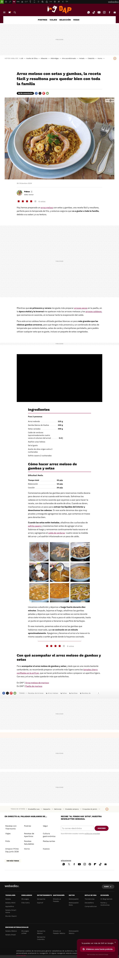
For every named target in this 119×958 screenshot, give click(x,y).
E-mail (115, 12)
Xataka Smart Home (10, 911)
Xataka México (11, 931)
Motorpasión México (74, 932)
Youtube (99, 12)
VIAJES (53, 20)
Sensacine (41, 899)
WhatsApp (88, 12)
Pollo (7, 841)
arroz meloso (47, 207)
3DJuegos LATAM (25, 932)
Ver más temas (13, 861)
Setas (64, 693)
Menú (4, 12)
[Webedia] (12, 886)
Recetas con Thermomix (11, 827)
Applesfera (9, 906)
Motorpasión (74, 899)
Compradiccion (91, 906)
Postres (27, 826)
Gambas (74, 693)
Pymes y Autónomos (105, 904)
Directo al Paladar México (59, 932)
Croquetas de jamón (90, 809)
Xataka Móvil (10, 903)
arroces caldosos (94, 311)
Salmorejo (58, 809)
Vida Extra (25, 903)
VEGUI (76, 20)
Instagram (104, 12)
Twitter (40, 93)
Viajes (7, 833)
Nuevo (9, 12)
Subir (106, 886)
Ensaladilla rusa (34, 809)
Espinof (40, 903)
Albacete (44, 58)
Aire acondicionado (69, 58)
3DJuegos (25, 899)
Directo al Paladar (57, 900)
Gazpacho (47, 809)
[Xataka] (2, 2)
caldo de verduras (56, 533)
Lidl (21, 58)
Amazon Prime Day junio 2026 (12, 850)
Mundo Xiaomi (11, 916)
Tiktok (94, 12)
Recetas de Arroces (35, 693)
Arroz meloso (53, 693)
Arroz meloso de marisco (37, 682)
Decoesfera (89, 903)
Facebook (109, 12)
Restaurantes (49, 841)
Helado (81, 58)
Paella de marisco (33, 686)
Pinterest (90, 864)
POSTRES (42, 20)
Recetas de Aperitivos (29, 834)
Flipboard (43, 93)
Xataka (8, 899)
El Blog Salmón (106, 899)
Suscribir (102, 828)
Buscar (15, 12)
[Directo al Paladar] (59, 9)
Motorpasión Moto (74, 904)
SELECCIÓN (65, 20)
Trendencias (89, 899)
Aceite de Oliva (31, 58)
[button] (28, 191)
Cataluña (91, 58)
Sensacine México (41, 932)
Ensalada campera (72, 809)
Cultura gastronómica (49, 834)
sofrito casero (34, 526)
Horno (100, 58)
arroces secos (80, 308)
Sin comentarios (26, 93)
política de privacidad (92, 833)
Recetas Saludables (29, 842)
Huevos (46, 849)
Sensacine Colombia (41, 938)
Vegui (45, 826)
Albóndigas (55, 58)
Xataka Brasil (10, 935)
